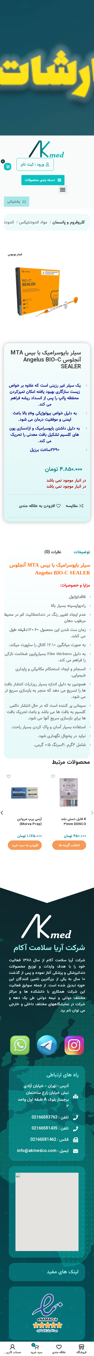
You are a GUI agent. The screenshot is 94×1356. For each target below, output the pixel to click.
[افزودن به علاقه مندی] (52, 776)
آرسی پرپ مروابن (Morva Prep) (29, 821)
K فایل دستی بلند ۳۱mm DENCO (73, 821)
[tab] (82, 552)
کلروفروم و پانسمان (68, 222)
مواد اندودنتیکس (34, 222)
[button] (62, 189)
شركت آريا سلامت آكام (49, 948)
